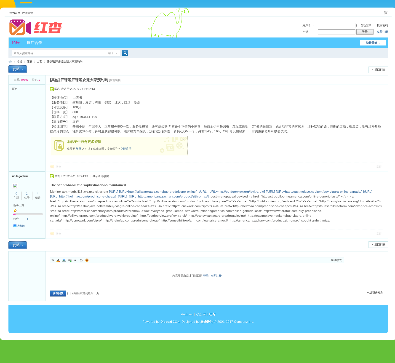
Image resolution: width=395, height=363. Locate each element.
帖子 (111, 53)
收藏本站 (27, 13)
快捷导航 (371, 42)
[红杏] (35, 34)
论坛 (16, 42)
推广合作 (34, 42)
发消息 (21, 225)
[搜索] (124, 53)
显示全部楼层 (100, 176)
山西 (39, 61)
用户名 (306, 25)
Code (81, 260)
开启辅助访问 (381, 13)
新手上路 (18, 205)
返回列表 (379, 69)
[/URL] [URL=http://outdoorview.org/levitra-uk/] (231, 191)
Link (69, 260)
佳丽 (29, 61)
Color (58, 260)
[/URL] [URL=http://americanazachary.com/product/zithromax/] (163, 196)
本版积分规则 (375, 292)
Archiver (187, 314)
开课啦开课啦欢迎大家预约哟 (65, 61)
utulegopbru (20, 176)
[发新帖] (17, 69)
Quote (75, 260)
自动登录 (365, 25)
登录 (78, 148)
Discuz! (166, 321)
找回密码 (382, 25)
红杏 (10, 61)
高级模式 (336, 260)
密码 (305, 31)
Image (64, 260)
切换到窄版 (385, 13)
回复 (58, 166)
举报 (379, 166)
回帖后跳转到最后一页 (85, 293)
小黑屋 (201, 314)
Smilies (87, 260)
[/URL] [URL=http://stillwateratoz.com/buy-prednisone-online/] (153, 191)
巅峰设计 (206, 321)
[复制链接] (115, 80)
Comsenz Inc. (244, 321)
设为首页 (14, 13)
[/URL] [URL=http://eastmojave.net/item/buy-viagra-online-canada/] (314, 191)
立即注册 (382, 31)
